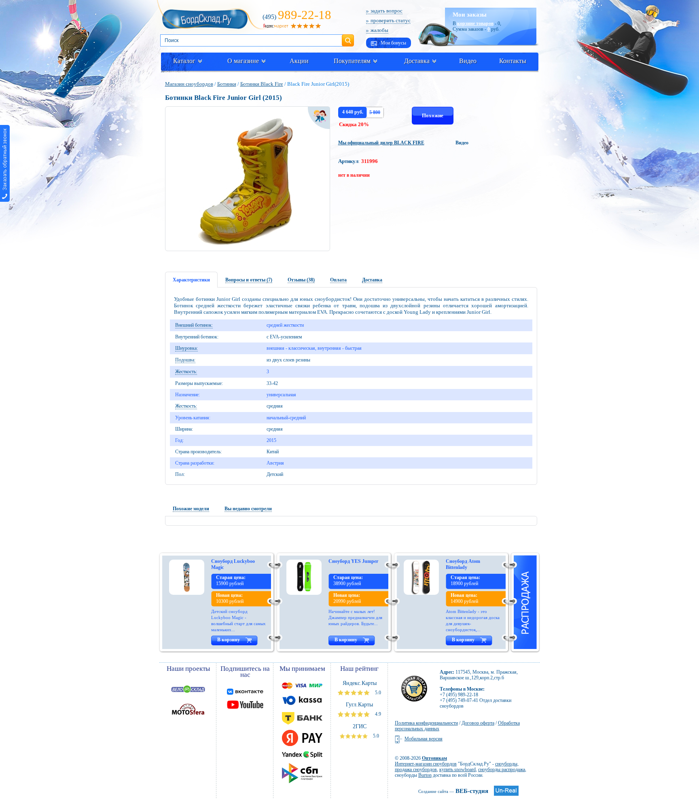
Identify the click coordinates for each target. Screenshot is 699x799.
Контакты (512, 60)
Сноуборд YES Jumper (353, 561)
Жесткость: (186, 371)
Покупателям (352, 60)
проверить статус (391, 20)
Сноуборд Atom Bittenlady (463, 564)
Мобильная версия (424, 739)
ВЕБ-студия (453, 791)
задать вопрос (386, 11)
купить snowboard (457, 769)
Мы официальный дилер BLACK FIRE (381, 143)
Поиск (348, 37)
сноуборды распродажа (501, 769)
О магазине (243, 60)
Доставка (417, 60)
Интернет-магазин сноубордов (426, 764)
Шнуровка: (186, 348)
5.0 (377, 692)
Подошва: (185, 360)
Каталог (184, 60)
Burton (425, 775)
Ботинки (226, 84)
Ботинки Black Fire (261, 84)
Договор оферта (478, 723)
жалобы (379, 30)
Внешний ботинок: (194, 325)
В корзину (228, 640)
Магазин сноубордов (189, 84)
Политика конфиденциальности (426, 723)
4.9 (377, 714)
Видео (468, 60)
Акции (299, 60)
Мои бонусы (392, 43)
